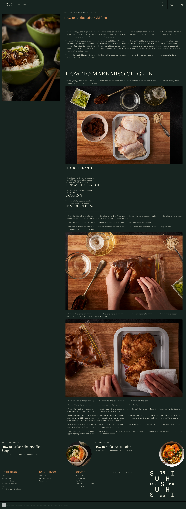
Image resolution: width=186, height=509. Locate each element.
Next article (100, 442)
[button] (172, 4)
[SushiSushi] (7, 4)
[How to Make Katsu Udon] (171, 454)
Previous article (12, 442)
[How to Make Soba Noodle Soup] (79, 454)
